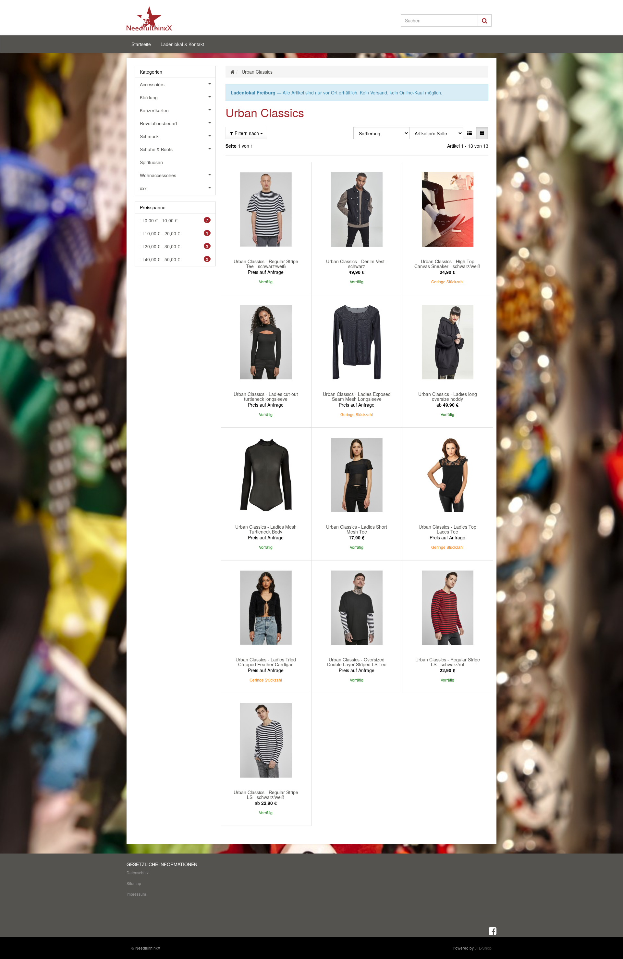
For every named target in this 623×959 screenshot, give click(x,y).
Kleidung (149, 97)
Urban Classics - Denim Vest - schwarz (356, 263)
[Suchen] (484, 20)
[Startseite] (232, 71)
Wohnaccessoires (158, 175)
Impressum (136, 894)
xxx (143, 188)
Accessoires (152, 84)
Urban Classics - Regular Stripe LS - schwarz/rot (447, 662)
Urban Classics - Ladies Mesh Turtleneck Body (266, 529)
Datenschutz (138, 872)
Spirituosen (151, 162)
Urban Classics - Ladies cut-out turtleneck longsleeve (266, 396)
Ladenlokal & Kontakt (182, 44)
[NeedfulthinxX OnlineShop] (185, 18)
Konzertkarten (154, 110)
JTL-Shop (483, 948)
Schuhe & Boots (156, 149)
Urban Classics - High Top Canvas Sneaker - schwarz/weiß (447, 263)
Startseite (141, 44)
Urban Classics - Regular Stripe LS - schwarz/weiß (266, 794)
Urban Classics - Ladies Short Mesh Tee (356, 529)
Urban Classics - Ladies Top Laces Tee (447, 529)
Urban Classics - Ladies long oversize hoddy (447, 396)
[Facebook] (492, 930)
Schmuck (149, 136)
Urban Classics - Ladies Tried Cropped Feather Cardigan (266, 662)
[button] (469, 133)
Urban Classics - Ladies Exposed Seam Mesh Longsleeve (357, 396)
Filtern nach (246, 133)
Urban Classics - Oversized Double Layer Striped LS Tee (356, 662)
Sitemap (134, 883)
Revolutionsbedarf (158, 123)
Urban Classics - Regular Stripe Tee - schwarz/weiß (266, 263)
